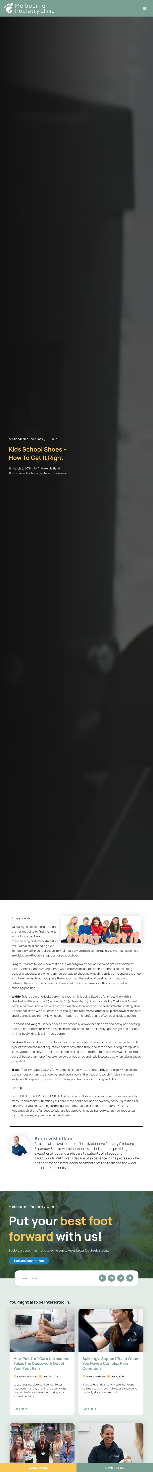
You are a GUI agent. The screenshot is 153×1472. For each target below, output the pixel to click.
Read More (20, 1409)
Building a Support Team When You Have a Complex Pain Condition (110, 1363)
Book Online (38, 1468)
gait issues (26, 1115)
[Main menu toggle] (145, 8)
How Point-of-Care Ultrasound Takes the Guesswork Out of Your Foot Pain (42, 1363)
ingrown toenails (46, 1115)
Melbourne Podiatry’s (30, 955)
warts (67, 1115)
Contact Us (114, 1468)
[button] (102, 1278)
